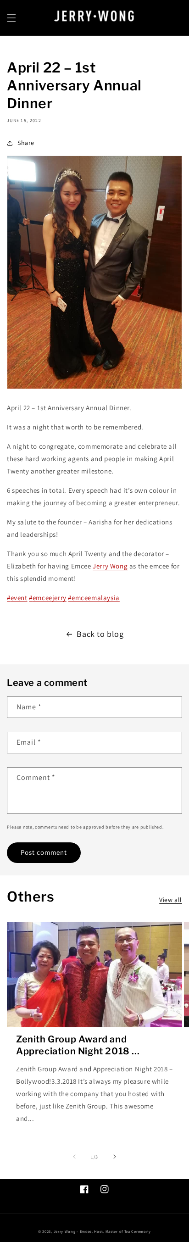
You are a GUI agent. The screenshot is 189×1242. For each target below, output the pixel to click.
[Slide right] (115, 1157)
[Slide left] (74, 1157)
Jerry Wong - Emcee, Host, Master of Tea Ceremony (102, 1231)
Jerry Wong (110, 566)
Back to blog (100, 634)
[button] (11, 18)
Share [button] (25, 143)
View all (170, 900)
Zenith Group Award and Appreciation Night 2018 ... (77, 1045)
